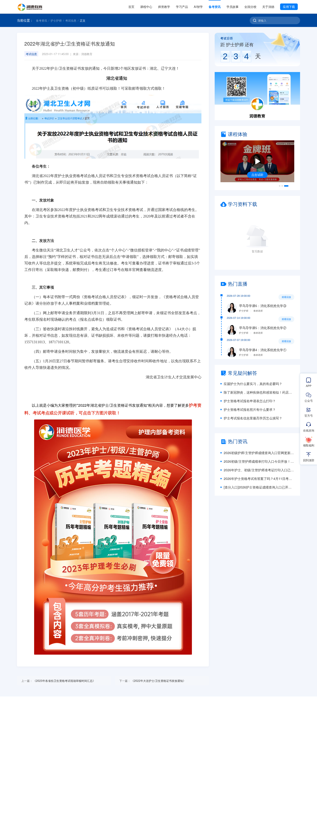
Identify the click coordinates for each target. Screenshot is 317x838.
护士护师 (56, 20)
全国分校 (250, 6)
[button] (257, 96)
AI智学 (198, 6)
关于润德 (268, 6)
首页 (131, 6)
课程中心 (146, 6)
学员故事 (232, 6)
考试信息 (70, 20)
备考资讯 (215, 6)
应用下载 (289, 6)
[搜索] (254, 20)
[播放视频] (257, 161)
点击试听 (257, 174)
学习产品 (182, 6)
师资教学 (164, 6)
